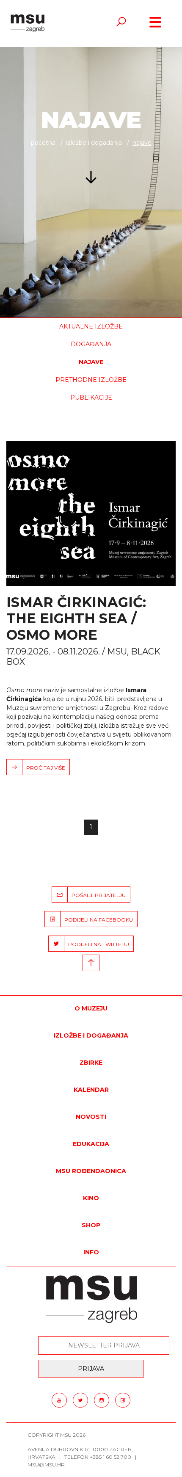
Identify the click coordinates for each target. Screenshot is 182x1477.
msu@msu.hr (46, 1464)
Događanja (91, 344)
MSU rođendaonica (91, 1171)
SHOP (91, 1225)
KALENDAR (91, 1089)
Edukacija (91, 1144)
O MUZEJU (91, 1008)
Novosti (91, 1117)
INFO (91, 1252)
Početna (43, 142)
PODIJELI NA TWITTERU (96, 944)
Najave (91, 362)
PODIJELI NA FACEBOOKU (97, 920)
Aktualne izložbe (91, 326)
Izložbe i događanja (94, 142)
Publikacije (91, 397)
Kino (91, 1198)
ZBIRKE (91, 1062)
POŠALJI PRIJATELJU (97, 895)
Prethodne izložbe (91, 380)
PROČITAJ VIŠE (43, 768)
